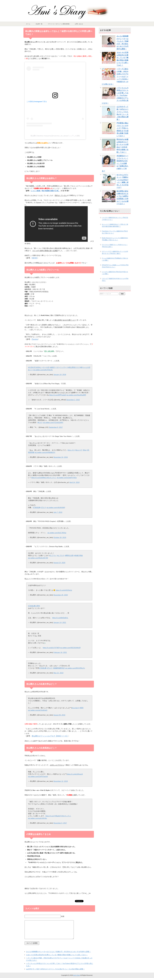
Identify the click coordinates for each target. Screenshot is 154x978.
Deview (35, 339)
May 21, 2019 (58, 673)
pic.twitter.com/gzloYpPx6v (37, 818)
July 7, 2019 (58, 512)
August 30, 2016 (59, 715)
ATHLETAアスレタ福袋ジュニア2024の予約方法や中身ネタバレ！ (115, 266)
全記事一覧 (39, 24)
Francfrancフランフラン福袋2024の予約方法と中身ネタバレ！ (115, 232)
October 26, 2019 (60, 537)
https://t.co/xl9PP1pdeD (57, 395)
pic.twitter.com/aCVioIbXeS (37, 710)
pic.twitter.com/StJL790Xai (56, 533)
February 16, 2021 (60, 652)
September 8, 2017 (56, 427)
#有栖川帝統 (78, 555)
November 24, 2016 (61, 457)
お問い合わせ (79, 24)
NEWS (34, 258)
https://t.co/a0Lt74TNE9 (51, 648)
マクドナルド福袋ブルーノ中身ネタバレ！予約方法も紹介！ (115, 245)
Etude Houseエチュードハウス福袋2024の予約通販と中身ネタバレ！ (115, 239)
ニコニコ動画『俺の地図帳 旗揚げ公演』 (45, 191)
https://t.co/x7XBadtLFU (53, 816)
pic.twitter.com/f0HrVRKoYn (75, 668)
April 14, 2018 (74, 482)
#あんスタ (71, 450)
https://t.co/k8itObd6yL (60, 618)
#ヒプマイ (53, 555)
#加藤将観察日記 (59, 668)
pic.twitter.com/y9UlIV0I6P (56, 507)
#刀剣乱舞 (36, 507)
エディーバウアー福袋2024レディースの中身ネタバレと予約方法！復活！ (115, 252)
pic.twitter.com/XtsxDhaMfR (76, 395)
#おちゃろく (51, 477)
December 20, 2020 (61, 595)
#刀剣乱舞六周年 (34, 606)
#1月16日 (35, 367)
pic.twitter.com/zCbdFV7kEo (67, 477)
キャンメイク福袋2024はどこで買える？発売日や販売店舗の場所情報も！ (115, 225)
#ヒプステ (60, 555)
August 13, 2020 (59, 563)
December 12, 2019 (61, 781)
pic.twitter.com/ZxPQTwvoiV (38, 776)
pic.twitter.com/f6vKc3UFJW (38, 558)
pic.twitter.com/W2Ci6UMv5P (70, 648)
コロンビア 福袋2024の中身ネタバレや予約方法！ (115, 279)
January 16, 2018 (60, 374)
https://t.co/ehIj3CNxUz (64, 590)
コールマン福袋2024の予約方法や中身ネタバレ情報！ (115, 273)
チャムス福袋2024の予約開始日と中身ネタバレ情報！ (115, 259)
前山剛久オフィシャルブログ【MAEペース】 (50, 736)
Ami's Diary (76, 975)
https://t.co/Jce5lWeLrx (39, 477)
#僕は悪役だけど (74, 367)
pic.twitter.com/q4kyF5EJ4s (43, 370)
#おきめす (75, 708)
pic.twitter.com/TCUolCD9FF (53, 422)
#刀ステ (43, 507)
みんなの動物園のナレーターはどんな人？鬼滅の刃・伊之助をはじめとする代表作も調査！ (58, 951)
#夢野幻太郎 (69, 555)
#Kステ (40, 422)
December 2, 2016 (73, 400)
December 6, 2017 (60, 823)
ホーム (28, 24)
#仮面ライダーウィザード (59, 367)
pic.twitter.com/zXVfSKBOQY (45, 452)
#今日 (30, 367)
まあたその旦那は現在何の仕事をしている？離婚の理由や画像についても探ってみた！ (57, 955)
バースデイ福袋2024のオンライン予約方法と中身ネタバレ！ (115, 218)
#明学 (81, 708)
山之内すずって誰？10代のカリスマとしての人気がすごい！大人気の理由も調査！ (55, 969)
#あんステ (78, 450)
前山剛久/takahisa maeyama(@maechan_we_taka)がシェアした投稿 (55, 136)
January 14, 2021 (60, 622)
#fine (84, 450)
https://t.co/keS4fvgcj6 (75, 774)
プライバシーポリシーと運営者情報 (58, 24)
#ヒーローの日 (44, 367)
